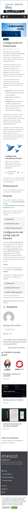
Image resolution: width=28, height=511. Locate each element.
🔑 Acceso (4, 486)
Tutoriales (6, 39)
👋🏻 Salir (3, 492)
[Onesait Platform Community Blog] (10, 455)
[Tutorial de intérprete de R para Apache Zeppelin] (14, 409)
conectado (17, 440)
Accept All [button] (14, 507)
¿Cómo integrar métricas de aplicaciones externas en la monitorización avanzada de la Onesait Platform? (14, 342)
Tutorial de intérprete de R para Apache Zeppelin (12, 425)
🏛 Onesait (4, 471)
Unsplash (5, 302)
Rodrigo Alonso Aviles (15, 49)
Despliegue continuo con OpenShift (11, 375)
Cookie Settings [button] (6, 507)
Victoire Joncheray (18, 301)
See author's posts (10, 329)
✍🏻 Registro (4, 489)
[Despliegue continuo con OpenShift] (14, 359)
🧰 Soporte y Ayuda (7, 480)
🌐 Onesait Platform (7, 474)
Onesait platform (17, 192)
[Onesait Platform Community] (3, 16)
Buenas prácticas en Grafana (16, 348)
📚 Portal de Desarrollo (8, 477)
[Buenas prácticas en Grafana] (14, 385)
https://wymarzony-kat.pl (9, 124)
